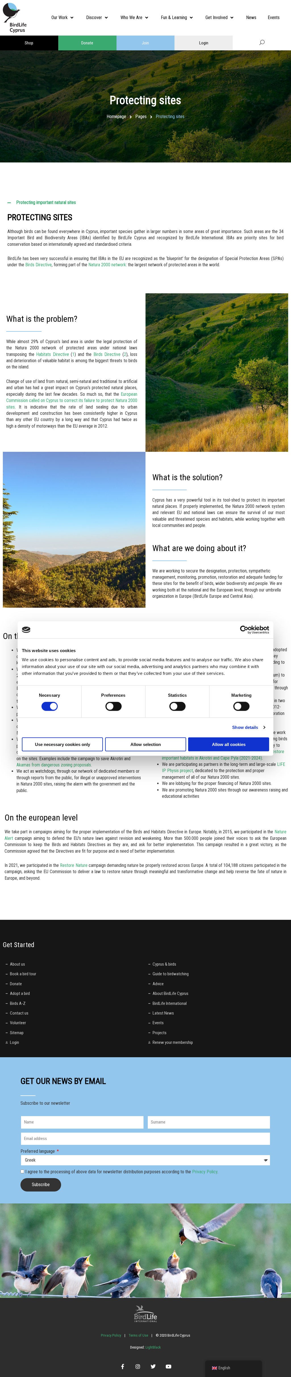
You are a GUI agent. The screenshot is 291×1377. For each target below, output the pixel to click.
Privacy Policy (204, 1171)
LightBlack (153, 1347)
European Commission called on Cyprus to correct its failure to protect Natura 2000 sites (71, 400)
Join (145, 43)
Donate (87, 43)
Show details (245, 727)
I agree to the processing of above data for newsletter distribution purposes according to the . (121, 1171)
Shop (29, 43)
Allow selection (145, 744)
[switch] (113, 706)
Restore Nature (73, 865)
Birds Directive (38, 264)
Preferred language (38, 1151)
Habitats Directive (52, 354)
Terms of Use (138, 1335)
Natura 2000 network (107, 264)
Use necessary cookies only (62, 744)
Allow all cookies (229, 744)
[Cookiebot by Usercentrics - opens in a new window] (244, 630)
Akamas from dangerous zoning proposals (53, 765)
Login (203, 43)
